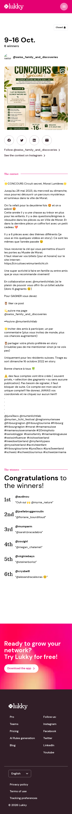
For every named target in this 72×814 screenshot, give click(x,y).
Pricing (14, 731)
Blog (13, 745)
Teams (14, 724)
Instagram (49, 724)
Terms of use (18, 791)
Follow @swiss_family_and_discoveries (32, 150)
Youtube (48, 752)
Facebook (49, 731)
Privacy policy (19, 784)
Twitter (47, 738)
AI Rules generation (22, 738)
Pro (12, 717)
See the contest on (25, 156)
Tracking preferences (23, 798)
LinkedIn (48, 745)
